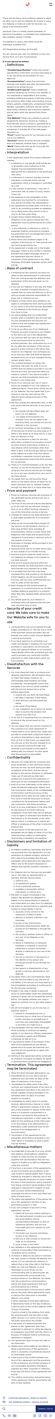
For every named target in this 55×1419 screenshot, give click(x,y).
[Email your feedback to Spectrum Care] (4, 1402)
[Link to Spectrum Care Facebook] (34, 1415)
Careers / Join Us (45, 1409)
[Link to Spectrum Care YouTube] (45, 1415)
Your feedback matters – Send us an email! (28, 1402)
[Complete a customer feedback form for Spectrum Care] (4, 1398)
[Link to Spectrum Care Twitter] (51, 1415)
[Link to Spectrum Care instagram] (39, 1415)
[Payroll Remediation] (14, 1415)
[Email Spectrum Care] (9, 1415)
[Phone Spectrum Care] (4, 1415)
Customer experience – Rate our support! (28, 1398)
